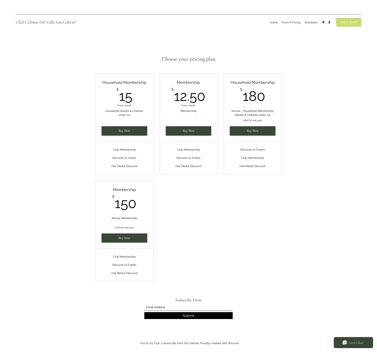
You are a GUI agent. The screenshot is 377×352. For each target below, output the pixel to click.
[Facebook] (329, 22)
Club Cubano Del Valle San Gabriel (46, 22)
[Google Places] (323, 22)
